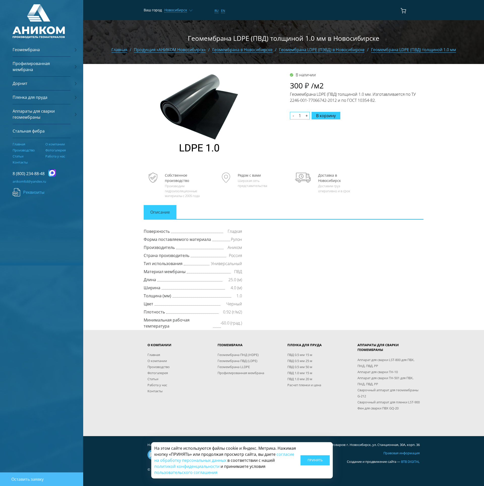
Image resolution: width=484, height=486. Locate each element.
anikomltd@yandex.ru (29, 181)
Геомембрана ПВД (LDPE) (237, 361)
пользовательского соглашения (186, 472)
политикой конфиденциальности (187, 466)
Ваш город (153, 10)
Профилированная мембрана (241, 373)
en (223, 11)
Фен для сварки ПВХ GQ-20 (378, 408)
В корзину (326, 115)
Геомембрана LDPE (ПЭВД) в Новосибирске (322, 49)
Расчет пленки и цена (304, 385)
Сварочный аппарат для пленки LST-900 (388, 402)
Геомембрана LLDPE (234, 367)
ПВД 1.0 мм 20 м (299, 379)
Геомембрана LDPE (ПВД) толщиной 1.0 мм (413, 49)
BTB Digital (410, 461)
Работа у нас (55, 156)
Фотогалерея (55, 150)
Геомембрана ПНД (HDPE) (238, 354)
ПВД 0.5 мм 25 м (299, 361)
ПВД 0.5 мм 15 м (299, 354)
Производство (24, 150)
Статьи (18, 156)
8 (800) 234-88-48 (29, 173)
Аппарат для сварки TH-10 (377, 372)
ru (217, 11)
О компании (55, 144)
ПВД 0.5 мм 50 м (299, 367)
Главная (19, 144)
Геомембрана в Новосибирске (242, 49)
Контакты (20, 162)
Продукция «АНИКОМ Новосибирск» (170, 49)
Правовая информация (401, 453)
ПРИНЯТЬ (315, 460)
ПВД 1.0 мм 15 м (299, 373)
